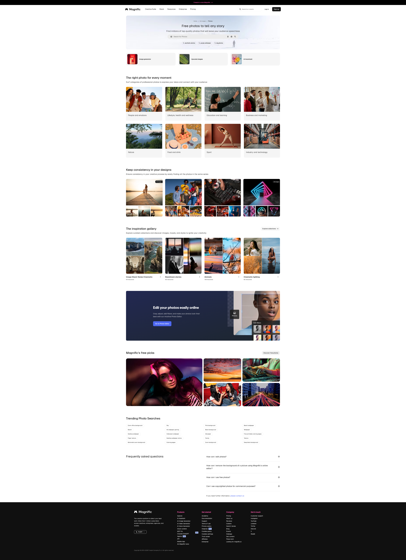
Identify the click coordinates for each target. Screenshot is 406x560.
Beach (130, 430)
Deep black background (251, 442)
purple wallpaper (206, 43)
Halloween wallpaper (173, 434)
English (140, 532)
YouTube (253, 521)
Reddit (253, 534)
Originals (206, 529)
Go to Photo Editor (162, 324)
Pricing (193, 9)
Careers (228, 524)
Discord (253, 529)
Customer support (257, 516)
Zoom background (210, 442)
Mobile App (181, 541)
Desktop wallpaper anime (174, 438)
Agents (181, 536)
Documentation (207, 518)
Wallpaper (247, 430)
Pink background (210, 425)
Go (131, 402)
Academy (205, 516)
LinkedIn (253, 524)
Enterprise (205, 542)
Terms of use (206, 524)
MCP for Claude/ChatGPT (187, 532)
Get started (206, 512)
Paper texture (132, 438)
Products (180, 512)
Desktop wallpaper (133, 434)
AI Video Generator (183, 524)
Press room (230, 539)
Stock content (182, 529)
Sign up (276, 9)
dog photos (219, 43)
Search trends (231, 526)
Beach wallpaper (249, 425)
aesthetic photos (190, 43)
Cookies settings (207, 534)
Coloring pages (171, 442)
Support (204, 521)
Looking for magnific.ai (233, 542)
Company (230, 512)
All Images (203, 21)
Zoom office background (135, 425)
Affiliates (205, 539)
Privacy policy (206, 526)
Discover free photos (270, 353)
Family (207, 438)
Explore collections (269, 229)
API (178, 539)
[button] (140, 532)
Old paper (208, 434)
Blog (227, 529)
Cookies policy (207, 531)
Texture (246, 438)
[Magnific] (143, 512)
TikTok (253, 526)
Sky (168, 425)
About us (229, 518)
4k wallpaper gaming (173, 430)
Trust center (206, 536)
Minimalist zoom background (136, 442)
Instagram (254, 518)
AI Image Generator (183, 521)
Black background (210, 430)
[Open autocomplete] (170, 36)
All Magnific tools (183, 544)
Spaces (179, 516)
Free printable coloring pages (252, 434)
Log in (267, 9)
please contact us (237, 496)
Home (195, 21)
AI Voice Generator (183, 526)
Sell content (230, 536)
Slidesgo (229, 534)
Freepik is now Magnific (202, 2)
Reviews (229, 521)
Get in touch (256, 512)
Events (228, 531)
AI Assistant (181, 518)
